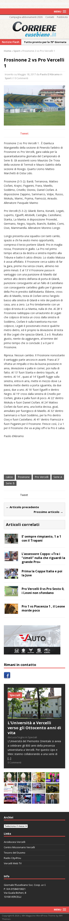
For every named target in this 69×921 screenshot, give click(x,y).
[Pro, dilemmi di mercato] (10, 801)
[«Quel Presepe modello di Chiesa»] (24, 780)
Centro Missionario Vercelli (19, 847)
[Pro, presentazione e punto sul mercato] (38, 801)
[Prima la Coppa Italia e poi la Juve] (11, 576)
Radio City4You (12, 858)
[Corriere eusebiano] (34, 29)
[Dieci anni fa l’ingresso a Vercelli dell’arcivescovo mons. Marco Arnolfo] (10, 780)
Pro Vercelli (41, 477)
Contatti (49, 17)
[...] (9, 758)
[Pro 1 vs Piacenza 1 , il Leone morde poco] (11, 611)
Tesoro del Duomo (14, 852)
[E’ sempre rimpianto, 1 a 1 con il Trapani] (11, 541)
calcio (9, 477)
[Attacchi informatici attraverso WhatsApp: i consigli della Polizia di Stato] (10, 791)
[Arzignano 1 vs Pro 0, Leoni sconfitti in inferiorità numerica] (52, 780)
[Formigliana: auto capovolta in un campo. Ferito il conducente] (52, 791)
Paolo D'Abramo (50, 74)
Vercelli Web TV (13, 863)
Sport (8, 78)
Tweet (24, 133)
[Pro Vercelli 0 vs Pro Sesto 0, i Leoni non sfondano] (11, 594)
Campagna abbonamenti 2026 (26, 17)
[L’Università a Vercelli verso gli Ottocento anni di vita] (34, 716)
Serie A (57, 477)
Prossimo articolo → (48, 512)
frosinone (24, 477)
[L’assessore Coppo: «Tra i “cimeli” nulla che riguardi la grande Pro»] (11, 559)
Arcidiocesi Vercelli (14, 842)
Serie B (10, 483)
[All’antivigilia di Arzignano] (38, 791)
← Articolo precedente (22, 507)
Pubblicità (62, 17)
